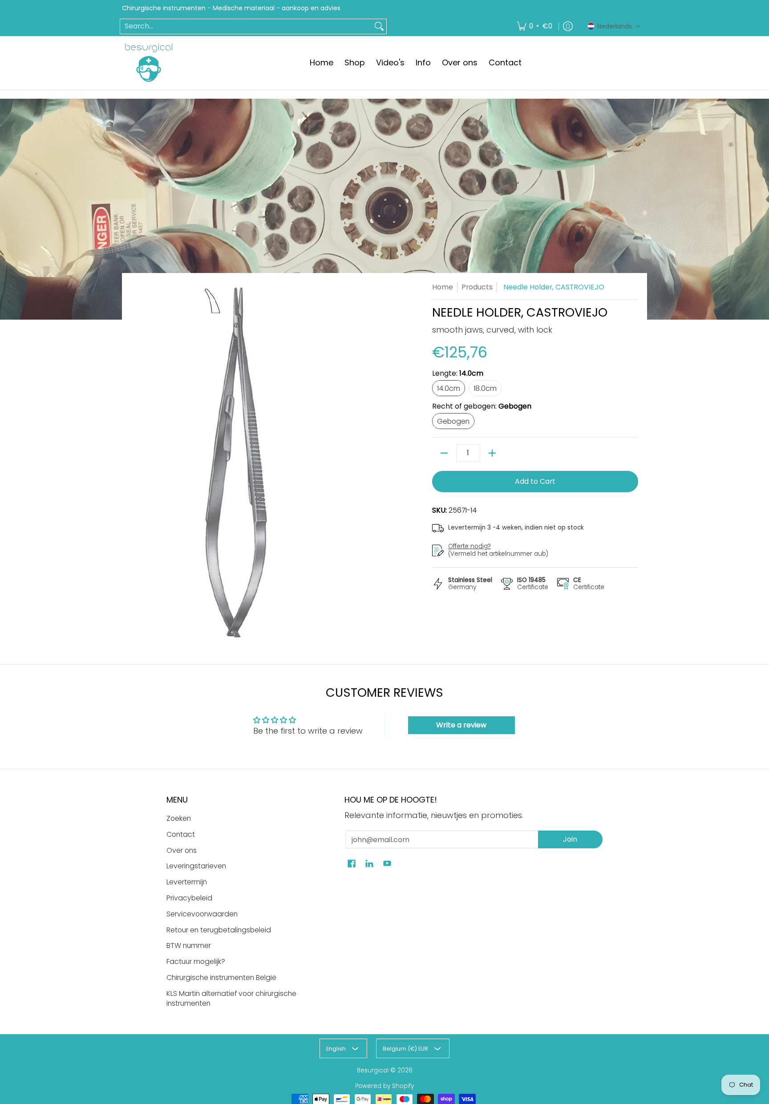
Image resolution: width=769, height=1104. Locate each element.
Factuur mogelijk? (195, 961)
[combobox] (246, 26)
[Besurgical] (148, 62)
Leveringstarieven (196, 866)
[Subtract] (444, 453)
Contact (180, 834)
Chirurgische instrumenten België (221, 977)
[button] (614, 26)
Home (442, 287)
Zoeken (178, 818)
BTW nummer (188, 945)
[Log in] (568, 26)
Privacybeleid (189, 898)
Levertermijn (186, 882)
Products (477, 287)
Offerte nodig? (469, 546)
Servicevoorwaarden (202, 914)
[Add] (492, 453)
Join (570, 839)
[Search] (379, 26)
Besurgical (373, 1070)
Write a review (461, 725)
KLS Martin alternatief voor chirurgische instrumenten (231, 998)
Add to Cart (535, 481)
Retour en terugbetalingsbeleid (218, 930)
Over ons (181, 850)
